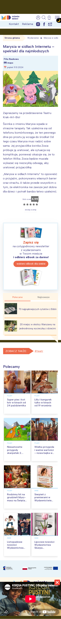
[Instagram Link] (38, 24)
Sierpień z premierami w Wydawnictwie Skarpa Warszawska (42, 500)
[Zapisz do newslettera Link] (50, 24)
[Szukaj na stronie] (44, 18)
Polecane (17, 297)
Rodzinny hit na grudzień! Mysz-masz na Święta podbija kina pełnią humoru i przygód (16, 502)
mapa (10, 62)
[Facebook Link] (44, 24)
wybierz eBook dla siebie (31, 263)
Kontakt (14, 24)
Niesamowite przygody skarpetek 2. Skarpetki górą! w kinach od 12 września (17, 454)
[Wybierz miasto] (50, 18)
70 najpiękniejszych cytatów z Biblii (37, 309)
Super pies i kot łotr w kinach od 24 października (16, 402)
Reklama (27, 24)
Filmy (9, 396)
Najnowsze (44, 297)
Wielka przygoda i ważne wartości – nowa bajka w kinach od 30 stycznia (44, 452)
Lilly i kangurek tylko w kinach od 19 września (43, 402)
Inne (36, 490)
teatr (40, 351)
